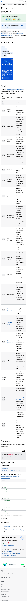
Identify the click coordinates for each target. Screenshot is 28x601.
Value (3, 46)
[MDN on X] (7, 577)
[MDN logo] (4, 571)
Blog (2, 586)
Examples (4, 49)
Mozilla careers (5, 589)
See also (4, 55)
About (2, 584)
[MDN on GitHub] (2, 577)
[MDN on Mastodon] (9, 577)
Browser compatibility (7, 53)
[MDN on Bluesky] (4, 577)
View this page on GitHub (8, 553)
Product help (4, 596)
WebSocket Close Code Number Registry (14, 530)
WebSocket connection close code (15, 89)
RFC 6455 (6, 526)
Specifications (5, 51)
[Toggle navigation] (25, 1)
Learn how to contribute (8, 545)
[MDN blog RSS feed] (12, 577)
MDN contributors (8, 551)
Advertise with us (5, 591)
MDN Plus (3, 594)
